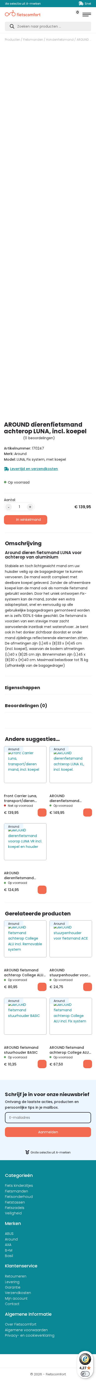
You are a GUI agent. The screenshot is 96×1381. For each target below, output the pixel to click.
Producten (12, 39)
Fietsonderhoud (19, 1196)
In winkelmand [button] (87, 812)
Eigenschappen (22, 688)
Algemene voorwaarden (26, 1330)
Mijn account (16, 1298)
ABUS (9, 1233)
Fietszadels (14, 1207)
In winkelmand (28, 519)
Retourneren (15, 1276)
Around (11, 1239)
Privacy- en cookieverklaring (29, 1335)
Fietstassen (15, 1202)
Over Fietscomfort (20, 1324)
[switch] (85, 1374)
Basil (9, 1255)
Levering (12, 1281)
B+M (8, 1250)
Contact (12, 1303)
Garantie (12, 1287)
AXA (8, 1244)
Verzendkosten (18, 1292)
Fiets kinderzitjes (19, 1185)
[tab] (48, 689)
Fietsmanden (33, 39)
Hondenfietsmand (60, 39)
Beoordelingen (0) (26, 706)
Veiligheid (13, 1213)
